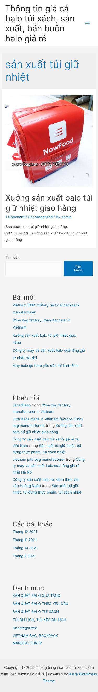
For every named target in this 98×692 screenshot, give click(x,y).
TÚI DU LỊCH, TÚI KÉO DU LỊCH (39, 620)
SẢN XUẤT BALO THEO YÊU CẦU (40, 604)
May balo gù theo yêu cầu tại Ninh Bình (46, 365)
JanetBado (22, 405)
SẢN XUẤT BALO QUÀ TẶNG (36, 595)
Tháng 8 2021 (24, 556)
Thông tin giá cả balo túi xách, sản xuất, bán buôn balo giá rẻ (40, 23)
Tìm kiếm (13, 257)
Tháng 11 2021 (25, 540)
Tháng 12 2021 (25, 532)
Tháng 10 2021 (25, 548)
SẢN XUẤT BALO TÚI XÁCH (36, 612)
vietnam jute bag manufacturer (39, 459)
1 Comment (15, 217)
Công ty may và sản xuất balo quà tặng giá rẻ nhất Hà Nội (49, 465)
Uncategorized (40, 217)
